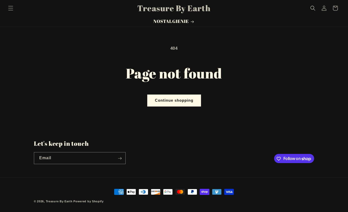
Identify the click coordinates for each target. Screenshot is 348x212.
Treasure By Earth (59, 201)
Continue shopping (174, 100)
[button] (10, 8)
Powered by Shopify (88, 201)
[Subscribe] (119, 158)
